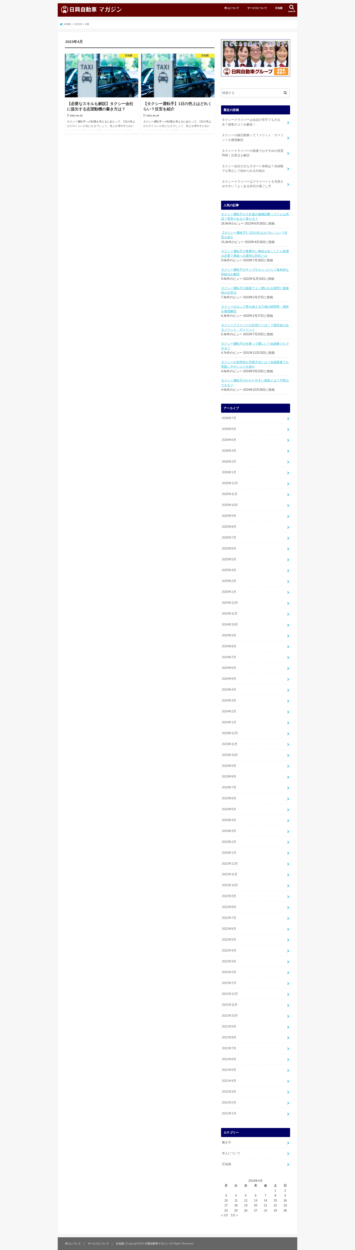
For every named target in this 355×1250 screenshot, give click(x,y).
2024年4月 (229, 689)
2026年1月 (229, 472)
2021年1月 (229, 1113)
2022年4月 (229, 950)
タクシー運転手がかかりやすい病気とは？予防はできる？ (255, 383)
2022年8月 (229, 907)
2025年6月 (229, 548)
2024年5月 (229, 678)
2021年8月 (229, 1037)
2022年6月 (229, 928)
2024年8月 (229, 646)
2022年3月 (229, 961)
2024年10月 (230, 624)
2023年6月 (229, 798)
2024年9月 (229, 635)
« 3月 (224, 1215)
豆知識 (278, 8)
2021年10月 (230, 1015)
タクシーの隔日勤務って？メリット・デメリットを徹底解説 (253, 137)
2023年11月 (229, 744)
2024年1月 (229, 722)
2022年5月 (229, 939)
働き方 (226, 1142)
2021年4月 (229, 1080)
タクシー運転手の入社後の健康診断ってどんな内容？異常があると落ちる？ (255, 216)
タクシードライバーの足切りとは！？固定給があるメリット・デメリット (255, 327)
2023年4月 (229, 820)
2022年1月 (229, 983)
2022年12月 (230, 863)
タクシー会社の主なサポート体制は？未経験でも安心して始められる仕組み (253, 168)
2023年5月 (229, 809)
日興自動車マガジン (157, 1243)
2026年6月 (229, 429)
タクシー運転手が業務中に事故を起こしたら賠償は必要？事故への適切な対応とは (255, 253)
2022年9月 (229, 896)
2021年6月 (229, 1059)
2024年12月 (230, 602)
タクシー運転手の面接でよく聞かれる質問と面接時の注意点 (255, 290)
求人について (231, 8)
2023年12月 (230, 733)
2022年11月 (229, 874)
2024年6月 (229, 667)
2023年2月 (229, 841)
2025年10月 (230, 505)
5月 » (234, 1215)
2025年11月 (229, 494)
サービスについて (257, 8)
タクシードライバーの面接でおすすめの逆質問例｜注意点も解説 (253, 153)
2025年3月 (229, 570)
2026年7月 (229, 418)
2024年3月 (229, 700)
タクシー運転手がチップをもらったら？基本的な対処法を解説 (255, 272)
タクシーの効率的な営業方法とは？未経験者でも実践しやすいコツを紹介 (255, 364)
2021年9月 (229, 1026)
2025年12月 (230, 483)
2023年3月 (229, 831)
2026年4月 (229, 450)
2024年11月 (229, 613)
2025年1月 (229, 591)
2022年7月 (229, 917)
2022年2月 (229, 972)
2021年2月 (229, 1102)
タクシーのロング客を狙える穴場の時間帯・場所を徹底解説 (255, 309)
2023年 (78, 24)
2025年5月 (229, 559)
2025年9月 (229, 515)
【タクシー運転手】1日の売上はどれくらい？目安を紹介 (254, 235)
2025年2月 (229, 581)
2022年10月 (230, 885)
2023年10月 (230, 755)
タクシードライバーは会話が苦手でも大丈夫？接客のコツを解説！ (251, 122)
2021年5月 (229, 1069)
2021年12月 (230, 993)
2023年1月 (229, 852)
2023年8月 (229, 776)
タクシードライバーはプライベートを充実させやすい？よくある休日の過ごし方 (253, 184)
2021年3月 (229, 1091)
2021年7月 (229, 1048)
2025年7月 (229, 537)
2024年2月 (229, 711)
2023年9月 (229, 765)
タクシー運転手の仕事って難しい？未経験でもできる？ (255, 346)
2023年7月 (229, 787)
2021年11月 (229, 1004)
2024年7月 (229, 657)
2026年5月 (229, 439)
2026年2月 (229, 461)
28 (265, 1210)
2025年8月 (229, 526)
